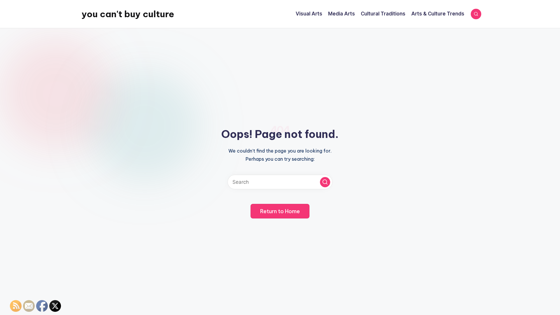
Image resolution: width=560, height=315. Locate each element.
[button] (325, 182)
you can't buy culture (128, 14)
